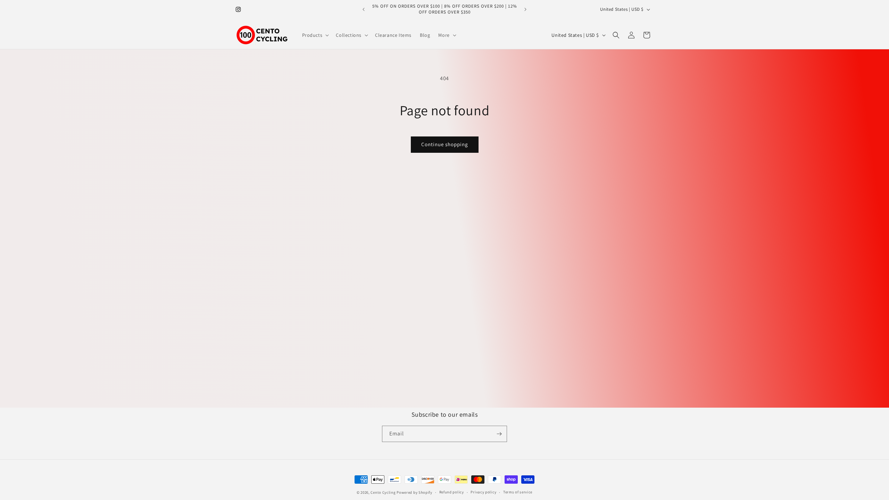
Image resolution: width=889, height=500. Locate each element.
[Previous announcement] (363, 9)
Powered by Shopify (414, 492)
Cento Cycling (383, 492)
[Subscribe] (499, 434)
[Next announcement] (525, 9)
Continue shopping (444, 144)
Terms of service (517, 492)
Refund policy (451, 492)
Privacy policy (483, 492)
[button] (315, 35)
